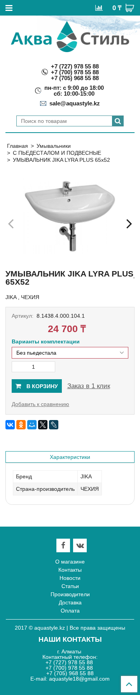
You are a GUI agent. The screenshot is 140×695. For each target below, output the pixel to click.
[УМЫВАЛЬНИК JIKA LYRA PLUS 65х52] (70, 216)
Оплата (70, 610)
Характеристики (70, 457)
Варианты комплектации (46, 341)
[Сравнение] (99, 7)
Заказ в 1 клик (88, 386)
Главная (17, 146)
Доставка (70, 602)
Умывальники (54, 146)
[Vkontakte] (80, 545)
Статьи (70, 586)
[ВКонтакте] (10, 424)
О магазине (70, 561)
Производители (70, 594)
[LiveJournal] (53, 424)
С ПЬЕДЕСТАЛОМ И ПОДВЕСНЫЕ (57, 153)
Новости (70, 578)
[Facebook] (63, 545)
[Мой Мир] (32, 424)
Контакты (70, 570)
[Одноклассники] (21, 424)
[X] (42, 424)
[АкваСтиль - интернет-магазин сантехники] (70, 36)
